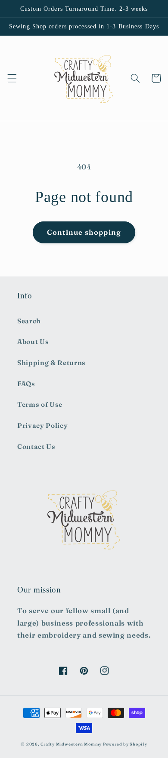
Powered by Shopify (125, 744)
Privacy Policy (42, 425)
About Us (33, 342)
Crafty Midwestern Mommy (71, 744)
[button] (11, 78)
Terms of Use (39, 404)
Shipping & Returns (51, 363)
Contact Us (36, 446)
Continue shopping (84, 232)
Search (29, 321)
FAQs (26, 384)
